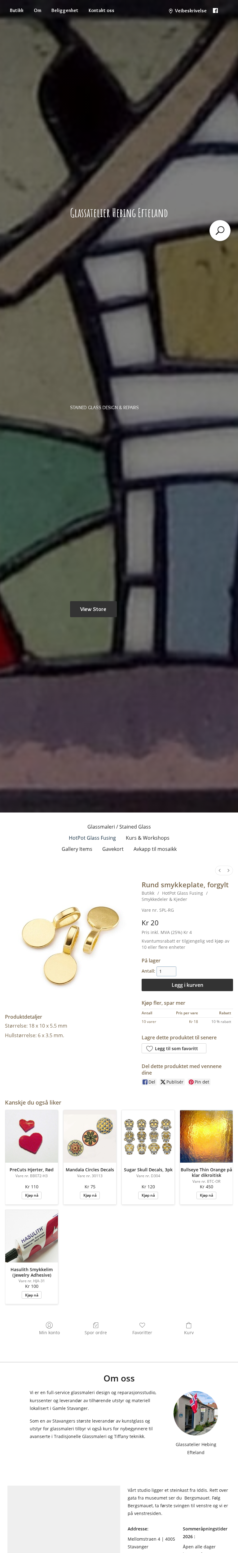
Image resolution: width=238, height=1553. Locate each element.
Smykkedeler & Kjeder (164, 899)
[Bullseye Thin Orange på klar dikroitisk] (206, 1136)
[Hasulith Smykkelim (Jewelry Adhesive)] (31, 1236)
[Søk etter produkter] (220, 230)
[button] (174, 1048)
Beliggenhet (64, 10)
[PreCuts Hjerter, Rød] (31, 1136)
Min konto (49, 1332)
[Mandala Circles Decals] (90, 1136)
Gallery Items (77, 849)
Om (37, 10)
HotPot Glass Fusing (92, 837)
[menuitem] (219, 870)
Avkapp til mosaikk (155, 849)
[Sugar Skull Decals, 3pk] (148, 1136)
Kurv (189, 1332)
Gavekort (113, 849)
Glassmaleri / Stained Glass (119, 826)
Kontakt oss (101, 10)
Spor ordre (96, 1332)
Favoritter (142, 1332)
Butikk (17, 10)
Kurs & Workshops (148, 837)
